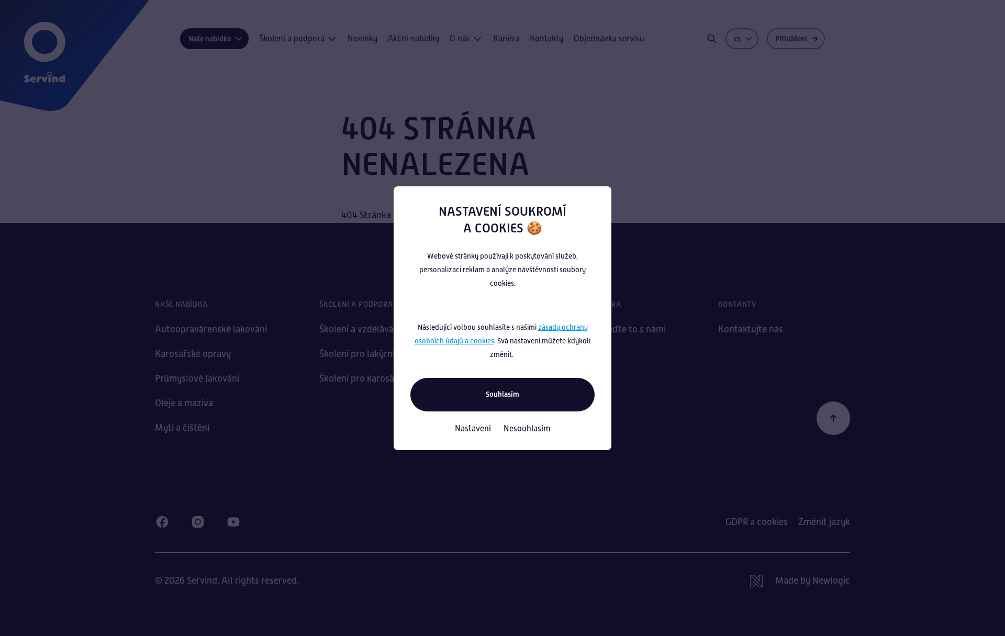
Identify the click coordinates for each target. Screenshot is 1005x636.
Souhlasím (502, 394)
